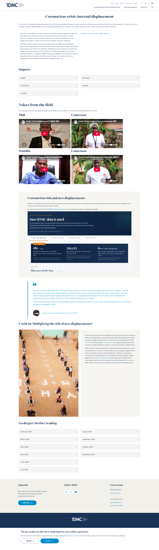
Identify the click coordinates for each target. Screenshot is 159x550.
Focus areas (128, 3)
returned (129, 360)
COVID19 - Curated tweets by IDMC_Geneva (95, 33)
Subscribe (25, 503)
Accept (48, 541)
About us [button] (144, 7)
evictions (88, 342)
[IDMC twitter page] (147, 3)
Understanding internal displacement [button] (107, 7)
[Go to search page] (152, 7)
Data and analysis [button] (130, 7)
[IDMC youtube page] (151, 3)
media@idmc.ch (117, 502)
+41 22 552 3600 (117, 506)
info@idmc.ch (116, 493)
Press (112, 3)
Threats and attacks (110, 342)
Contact (135, 3)
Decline (28, 541)
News (117, 3)
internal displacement (102, 358)
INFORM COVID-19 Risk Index (56, 209)
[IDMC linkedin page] (144, 3)
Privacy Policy (75, 536)
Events (122, 3)
